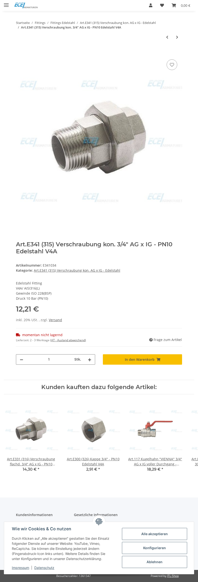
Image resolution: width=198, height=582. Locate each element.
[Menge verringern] (21, 359)
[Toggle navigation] (6, 3)
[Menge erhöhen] (89, 359)
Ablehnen (155, 562)
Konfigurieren (154, 548)
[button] (150, 5)
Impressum (20, 568)
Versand (55, 320)
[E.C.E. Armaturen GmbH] (26, 5)
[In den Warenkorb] (20, 53)
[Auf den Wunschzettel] (172, 64)
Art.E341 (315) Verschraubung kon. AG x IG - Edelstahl (77, 270)
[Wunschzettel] (162, 5)
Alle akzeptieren (154, 534)
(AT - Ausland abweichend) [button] (68, 340)
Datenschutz (44, 568)
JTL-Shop (173, 576)
